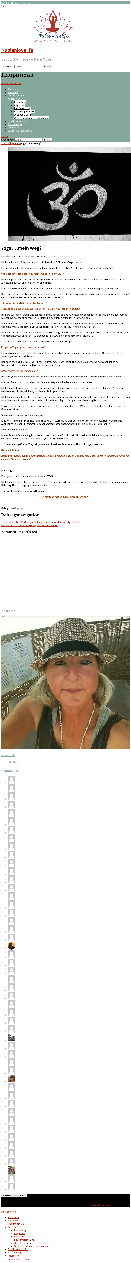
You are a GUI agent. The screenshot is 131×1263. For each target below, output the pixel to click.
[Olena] (11, 923)
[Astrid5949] (11, 840)
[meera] (11, 865)
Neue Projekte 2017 (24, 111)
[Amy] (11, 1081)
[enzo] (11, 882)
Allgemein (19, 105)
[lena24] (11, 1172)
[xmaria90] (11, 1164)
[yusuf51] (11, 1181)
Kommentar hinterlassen (59, 256)
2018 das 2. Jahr (22, 114)
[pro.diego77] (11, 973)
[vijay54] (11, 1006)
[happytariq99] (11, 1098)
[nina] (11, 1139)
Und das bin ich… (17, 95)
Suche (4, 136)
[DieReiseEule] (11, 1040)
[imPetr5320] (11, 849)
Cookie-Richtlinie (100, 1205)
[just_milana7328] (11, 782)
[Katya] (11, 990)
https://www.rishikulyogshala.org (19, 370)
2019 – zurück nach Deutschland (31, 117)
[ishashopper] (11, 1131)
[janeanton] (11, 1015)
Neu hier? (13, 92)
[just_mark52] (11, 1056)
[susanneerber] (11, 832)
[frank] (11, 890)
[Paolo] (11, 957)
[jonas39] (11, 998)
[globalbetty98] (11, 915)
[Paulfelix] (11, 1123)
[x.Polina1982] (11, 1147)
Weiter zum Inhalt (11, 83)
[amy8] (11, 907)
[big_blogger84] (11, 1064)
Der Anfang (20, 101)
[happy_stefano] (11, 807)
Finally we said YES (18, 121)
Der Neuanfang (22, 108)
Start (5, 143)
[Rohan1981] (11, 940)
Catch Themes (99, 1208)
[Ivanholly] (11, 1089)
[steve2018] (11, 932)
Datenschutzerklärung (20, 130)
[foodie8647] (11, 857)
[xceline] (11, 873)
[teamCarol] (11, 898)
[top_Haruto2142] (11, 824)
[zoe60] (11, 1023)
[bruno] (11, 1031)
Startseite (13, 89)
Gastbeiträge (15, 124)
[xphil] (11, 1189)
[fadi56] (11, 1073)
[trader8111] (11, 965)
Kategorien (14, 98)
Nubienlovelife (17, 50)
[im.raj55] (11, 1114)
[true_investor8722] (11, 1106)
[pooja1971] (11, 981)
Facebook (8, 755)
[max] (11, 799)
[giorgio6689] (11, 815)
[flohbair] (11, 948)
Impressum (14, 127)
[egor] (11, 1156)
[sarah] (11, 790)
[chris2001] (11, 1048)
